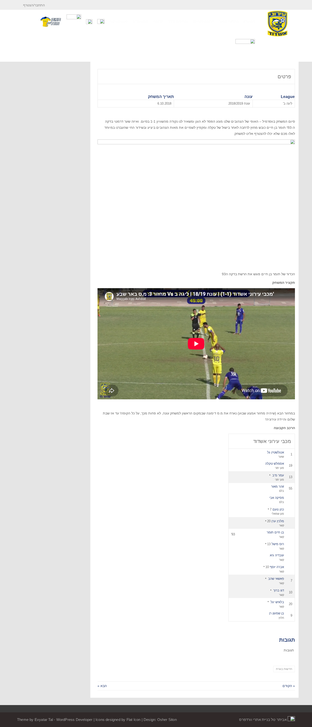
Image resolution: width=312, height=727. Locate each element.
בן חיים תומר (275, 532)
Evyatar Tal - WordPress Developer (64, 719)
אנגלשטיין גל (275, 452)
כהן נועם (278, 509)
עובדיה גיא (277, 555)
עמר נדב (278, 475)
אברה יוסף (277, 567)
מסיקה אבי (276, 498)
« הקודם (289, 686)
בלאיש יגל (277, 602)
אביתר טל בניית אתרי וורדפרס (263, 719)
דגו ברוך (278, 590)
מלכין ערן (278, 521)
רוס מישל (278, 544)
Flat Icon (134, 719)
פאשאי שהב (276, 578)
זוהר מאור (277, 486)
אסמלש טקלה (274, 463)
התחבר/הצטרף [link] (34, 5)
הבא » (102, 686)
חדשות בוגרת (284, 669)
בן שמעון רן (276, 613)
